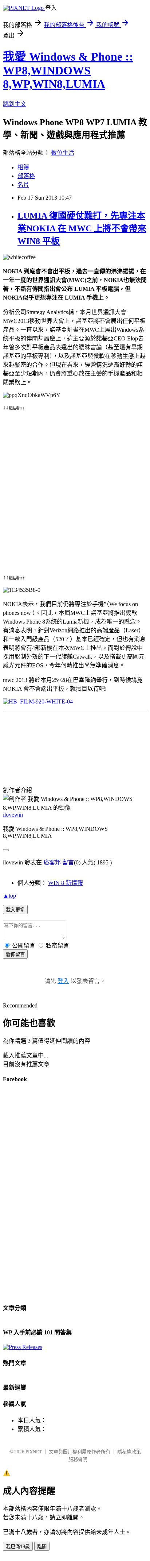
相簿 (23, 167)
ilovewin (13, 815)
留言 (68, 862)
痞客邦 (52, 862)
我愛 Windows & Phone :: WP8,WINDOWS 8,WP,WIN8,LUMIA (68, 70)
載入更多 (15, 910)
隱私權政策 (129, 1451)
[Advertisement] (75, 486)
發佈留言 (15, 954)
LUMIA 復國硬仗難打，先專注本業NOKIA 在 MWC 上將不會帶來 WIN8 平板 (81, 228)
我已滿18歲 (18, 1546)
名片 (23, 185)
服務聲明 (77, 1459)
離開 (42, 1546)
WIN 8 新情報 (65, 883)
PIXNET (33, 1451)
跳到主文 (14, 104)
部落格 (26, 176)
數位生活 (62, 153)
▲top (9, 896)
